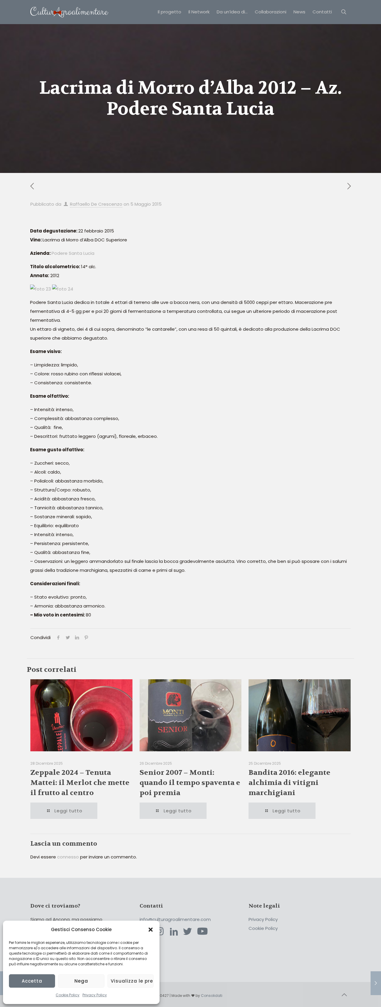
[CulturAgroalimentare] (69, 12)
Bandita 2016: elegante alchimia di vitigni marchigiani (289, 782)
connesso (68, 857)
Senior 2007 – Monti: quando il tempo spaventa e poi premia (190, 782)
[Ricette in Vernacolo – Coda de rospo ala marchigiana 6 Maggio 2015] (376, 983)
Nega (81, 981)
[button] (151, 930)
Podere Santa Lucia (72, 253)
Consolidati (211, 995)
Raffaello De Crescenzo (96, 204)
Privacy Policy (94, 994)
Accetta (32, 981)
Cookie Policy (67, 994)
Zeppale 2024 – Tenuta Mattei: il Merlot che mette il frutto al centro (79, 782)
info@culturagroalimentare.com (175, 919)
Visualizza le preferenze (132, 981)
